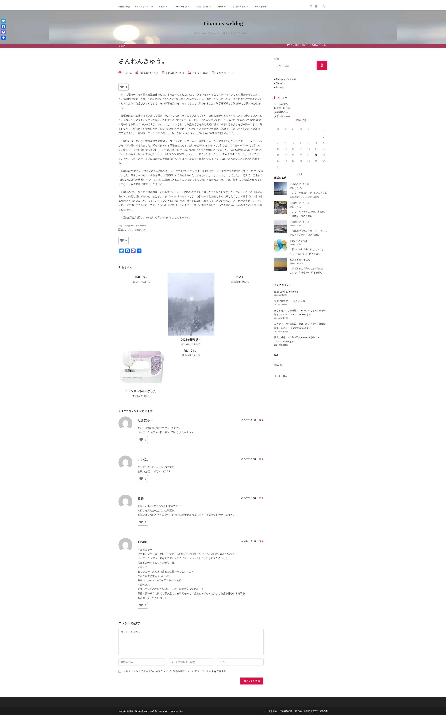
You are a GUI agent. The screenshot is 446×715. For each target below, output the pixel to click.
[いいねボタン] (122, 87)
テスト (240, 277)
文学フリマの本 (282, 116)
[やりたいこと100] (280, 245)
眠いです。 (191, 350)
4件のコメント (225, 73)
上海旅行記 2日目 (299, 184)
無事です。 (142, 277)
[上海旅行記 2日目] (280, 188)
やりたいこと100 (298, 241)
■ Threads (279, 83)
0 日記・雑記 (200, 73)
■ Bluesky (279, 87)
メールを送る (281, 104)
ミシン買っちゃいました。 (142, 391)
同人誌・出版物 (282, 108)
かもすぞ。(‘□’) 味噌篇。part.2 (289, 310)
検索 (276, 58)
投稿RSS (278, 364)
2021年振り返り (191, 339)
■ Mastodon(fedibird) (285, 79)
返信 (261, 419)
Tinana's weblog (223, 23)
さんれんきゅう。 (318, 44)
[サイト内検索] (323, 7)
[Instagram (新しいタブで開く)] (316, 6)
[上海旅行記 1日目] (280, 207)
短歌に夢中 (280, 291)
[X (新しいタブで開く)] (311, 6)
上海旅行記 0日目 (299, 222)
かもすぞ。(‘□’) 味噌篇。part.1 (289, 323)
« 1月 (299, 174)
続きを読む (313, 196)
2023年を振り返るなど (301, 259)
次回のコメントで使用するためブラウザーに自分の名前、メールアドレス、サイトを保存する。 (176, 671)
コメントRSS (280, 375)
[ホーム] (288, 44)
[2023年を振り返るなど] (280, 264)
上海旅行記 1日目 (299, 203)
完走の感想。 (281, 337)
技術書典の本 (281, 112)
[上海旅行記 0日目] (280, 226)
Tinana (127, 73)
